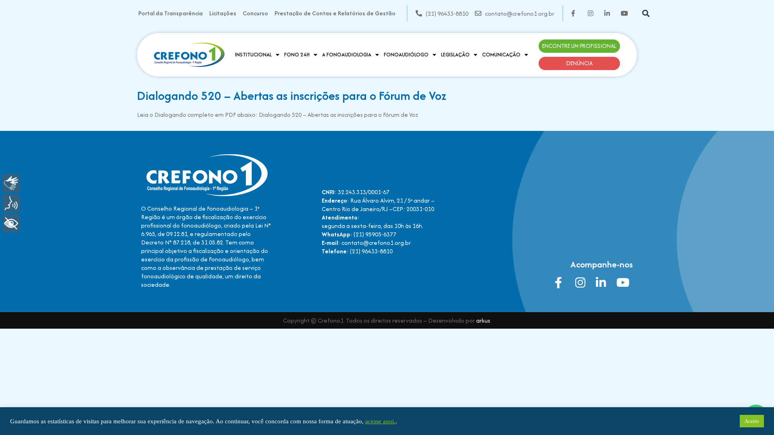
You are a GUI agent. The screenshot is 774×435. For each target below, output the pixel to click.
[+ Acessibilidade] (11, 223)
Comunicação (501, 54)
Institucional (253, 54)
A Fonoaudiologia (346, 54)
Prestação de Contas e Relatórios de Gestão (335, 13)
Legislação (455, 54)
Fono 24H (297, 54)
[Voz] (11, 203)
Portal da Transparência (170, 13)
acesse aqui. (380, 421)
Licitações (222, 13)
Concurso (255, 13)
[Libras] (11, 183)
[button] (645, 13)
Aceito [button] (752, 421)
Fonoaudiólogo (406, 54)
